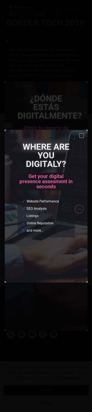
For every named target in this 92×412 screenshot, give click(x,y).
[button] (81, 135)
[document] (46, 206)
